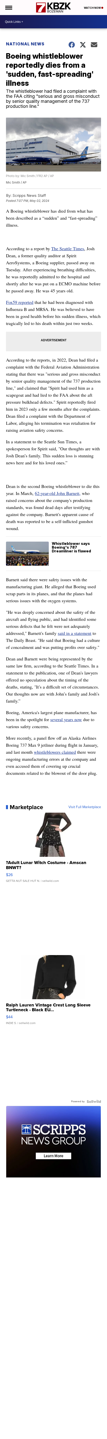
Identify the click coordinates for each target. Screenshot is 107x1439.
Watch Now (92, 7)
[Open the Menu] (8, 7)
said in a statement (74, 633)
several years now (66, 719)
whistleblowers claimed (55, 752)
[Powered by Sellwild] (94, 1101)
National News (25, 43)
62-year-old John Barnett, (58, 493)
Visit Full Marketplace (84, 807)
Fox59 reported (19, 302)
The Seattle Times (67, 248)
